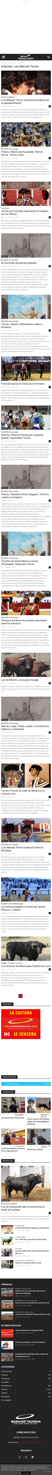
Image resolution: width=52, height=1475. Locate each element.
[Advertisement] (26, 27)
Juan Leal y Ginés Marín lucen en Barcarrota (32, 1314)
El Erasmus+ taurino (35, 1149)
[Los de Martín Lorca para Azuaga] (26, 665)
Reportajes (5, 676)
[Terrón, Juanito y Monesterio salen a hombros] (26, 307)
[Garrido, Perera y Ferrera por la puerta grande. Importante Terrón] (26, 418)
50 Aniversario (6, 1371)
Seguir (46, 1084)
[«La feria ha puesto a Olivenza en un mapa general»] (13, 1136)
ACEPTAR (26, 1473)
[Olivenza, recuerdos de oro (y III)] (7, 1264)
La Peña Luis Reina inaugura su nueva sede (32, 1228)
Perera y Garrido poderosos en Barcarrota (32, 1303)
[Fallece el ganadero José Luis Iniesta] (7, 1345)
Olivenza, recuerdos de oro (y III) (28, 1263)
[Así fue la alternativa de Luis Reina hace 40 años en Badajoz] (7, 1252)
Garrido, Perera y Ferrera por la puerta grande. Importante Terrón (22, 436)
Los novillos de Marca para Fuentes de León (26, 966)
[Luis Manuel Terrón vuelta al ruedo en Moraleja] (26, 830)
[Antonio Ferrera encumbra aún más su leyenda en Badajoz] (7, 1292)
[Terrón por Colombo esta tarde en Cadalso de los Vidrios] (26, 194)
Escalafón (5, 1382)
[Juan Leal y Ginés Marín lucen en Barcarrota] (7, 1316)
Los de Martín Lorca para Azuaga (19, 679)
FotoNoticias (6, 1386)
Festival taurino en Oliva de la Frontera (22, 383)
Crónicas (4, 900)
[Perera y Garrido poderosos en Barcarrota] (7, 1304)
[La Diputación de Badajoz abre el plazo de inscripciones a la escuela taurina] (7, 1357)
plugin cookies (47, 1471)
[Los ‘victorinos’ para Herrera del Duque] (7, 1241)
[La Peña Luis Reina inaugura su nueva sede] (7, 1229)
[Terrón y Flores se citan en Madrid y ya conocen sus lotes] (26, 776)
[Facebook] (19, 1457)
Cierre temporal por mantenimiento (29, 1330)
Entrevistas (5, 1112)
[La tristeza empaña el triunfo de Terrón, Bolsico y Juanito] (26, 889)
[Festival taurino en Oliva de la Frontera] (26, 368)
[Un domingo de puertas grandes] (26, 245)
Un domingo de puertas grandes (19, 262)
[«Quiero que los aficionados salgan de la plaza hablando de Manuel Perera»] (39, 1105)
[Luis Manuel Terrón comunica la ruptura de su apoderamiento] (26, 83)
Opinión (4, 1393)
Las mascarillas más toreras (12, 1118)
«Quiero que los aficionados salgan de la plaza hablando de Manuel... (38, 1121)
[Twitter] (32, 1457)
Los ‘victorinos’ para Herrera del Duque (30, 1239)
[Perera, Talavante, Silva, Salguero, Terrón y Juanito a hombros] (26, 477)
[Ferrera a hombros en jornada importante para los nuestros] (26, 603)
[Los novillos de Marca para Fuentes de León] (26, 949)
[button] (48, 57)
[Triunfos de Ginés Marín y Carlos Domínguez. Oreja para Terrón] (26, 544)
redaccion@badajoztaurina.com (31, 1442)
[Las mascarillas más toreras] (13, 1105)
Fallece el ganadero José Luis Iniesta (30, 1342)
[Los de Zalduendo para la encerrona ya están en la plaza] (26, 1183)
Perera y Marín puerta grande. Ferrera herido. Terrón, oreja (22, 153)
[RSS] (26, 1457)
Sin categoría (6, 1400)
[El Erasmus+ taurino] (39, 1136)
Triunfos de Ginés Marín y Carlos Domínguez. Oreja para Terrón (19, 562)
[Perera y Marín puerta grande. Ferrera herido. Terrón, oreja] (26, 134)
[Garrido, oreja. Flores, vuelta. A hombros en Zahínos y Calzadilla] (26, 709)
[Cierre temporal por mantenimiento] (7, 1333)
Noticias (4, 94)
